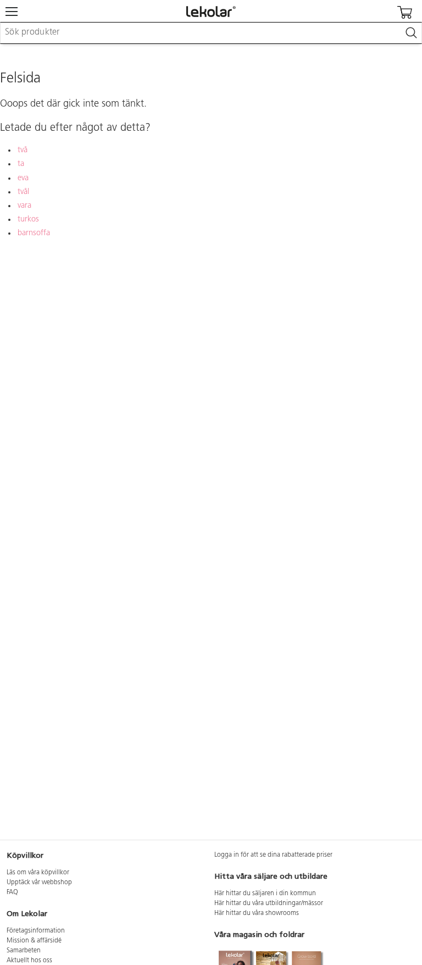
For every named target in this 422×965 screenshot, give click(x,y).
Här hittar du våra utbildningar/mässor (268, 903)
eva (23, 178)
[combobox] (211, 33)
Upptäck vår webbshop (39, 882)
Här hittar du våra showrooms (256, 913)
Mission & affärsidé (34, 941)
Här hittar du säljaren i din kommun (265, 893)
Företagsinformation (36, 931)
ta (21, 164)
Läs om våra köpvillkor (38, 872)
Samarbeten (24, 950)
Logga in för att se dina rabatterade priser (273, 855)
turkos (28, 219)
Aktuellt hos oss (29, 960)
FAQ (12, 892)
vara (24, 206)
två (22, 150)
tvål (23, 192)
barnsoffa (34, 233)
